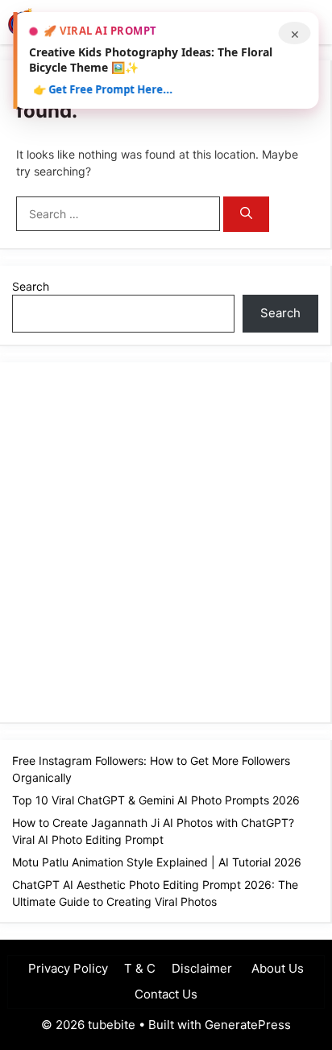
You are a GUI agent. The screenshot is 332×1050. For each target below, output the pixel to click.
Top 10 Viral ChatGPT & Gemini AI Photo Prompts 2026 (156, 800)
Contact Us (166, 994)
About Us (276, 968)
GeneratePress (248, 1024)
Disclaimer (202, 968)
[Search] (246, 214)
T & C (140, 968)
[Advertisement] (166, 540)
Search (30, 286)
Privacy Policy (68, 968)
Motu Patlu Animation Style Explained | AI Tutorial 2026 (156, 862)
